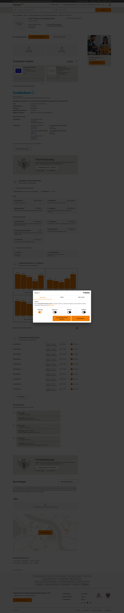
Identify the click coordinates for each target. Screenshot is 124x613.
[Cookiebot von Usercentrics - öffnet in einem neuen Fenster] (84, 293)
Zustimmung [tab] (43, 297)
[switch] (55, 312)
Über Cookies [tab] (81, 297)
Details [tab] (62, 297)
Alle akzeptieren (80, 318)
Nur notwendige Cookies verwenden (61, 318)
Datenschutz (51, 305)
